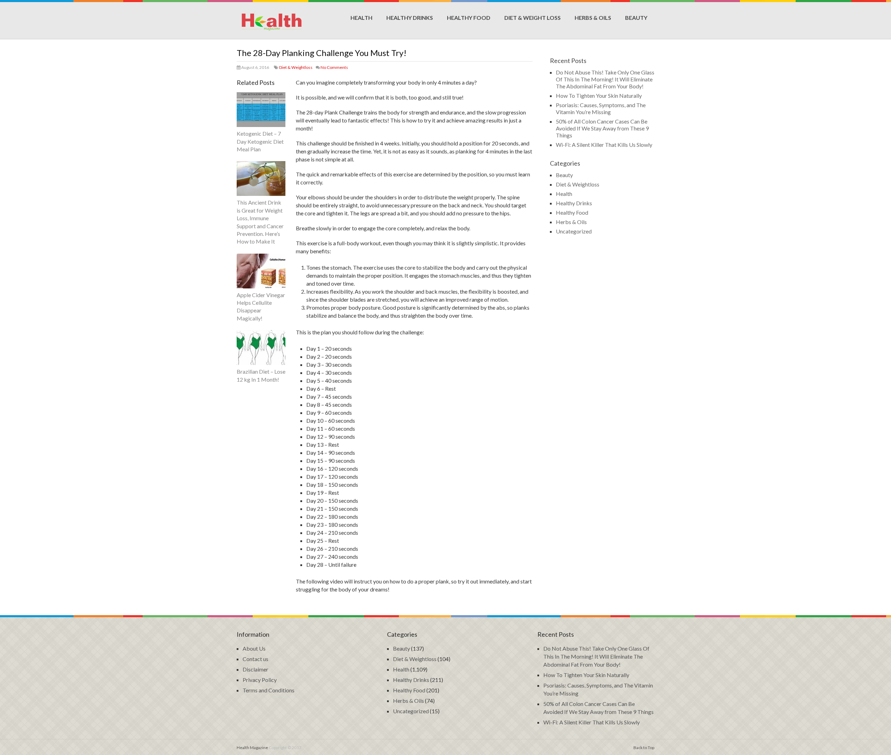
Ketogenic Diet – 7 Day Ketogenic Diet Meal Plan (260, 141)
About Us (254, 648)
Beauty (636, 17)
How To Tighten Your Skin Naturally (599, 95)
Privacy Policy (260, 679)
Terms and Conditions (268, 690)
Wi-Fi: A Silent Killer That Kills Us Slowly (604, 144)
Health (361, 17)
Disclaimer (255, 669)
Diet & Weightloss (296, 67)
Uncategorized (574, 231)
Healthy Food (468, 17)
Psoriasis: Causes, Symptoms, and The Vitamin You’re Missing (601, 108)
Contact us (255, 658)
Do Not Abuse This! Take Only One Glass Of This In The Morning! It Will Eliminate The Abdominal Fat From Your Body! (605, 79)
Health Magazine (252, 747)
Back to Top (643, 747)
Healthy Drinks (409, 17)
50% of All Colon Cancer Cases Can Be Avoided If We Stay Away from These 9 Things (602, 128)
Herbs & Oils (593, 17)
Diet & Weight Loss (532, 17)
